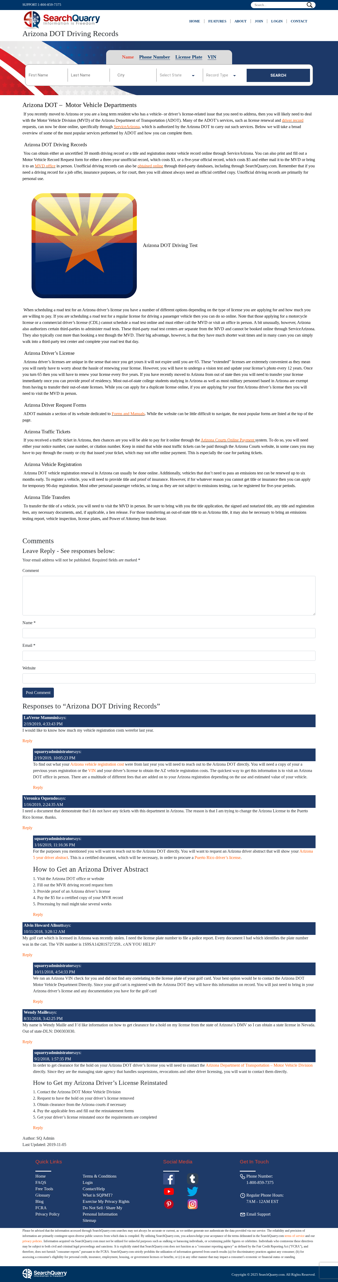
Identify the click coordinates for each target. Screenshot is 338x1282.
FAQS (40, 1182)
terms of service (294, 1236)
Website (29, 668)
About (240, 21)
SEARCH (278, 75)
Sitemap (89, 1220)
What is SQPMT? (97, 1195)
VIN (92, 770)
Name (29, 622)
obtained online (150, 166)
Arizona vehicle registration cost (96, 764)
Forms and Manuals (128, 413)
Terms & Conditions (99, 1176)
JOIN (259, 21)
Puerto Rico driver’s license (218, 857)
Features (217, 21)
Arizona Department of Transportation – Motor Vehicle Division (259, 1065)
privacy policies (32, 1241)
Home (194, 21)
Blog (39, 1201)
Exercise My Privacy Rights (106, 1201)
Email (28, 645)
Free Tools (44, 1189)
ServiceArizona (127, 126)
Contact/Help (94, 1189)
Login (277, 21)
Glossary (42, 1195)
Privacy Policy (47, 1214)
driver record (292, 120)
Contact (299, 21)
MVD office (45, 166)
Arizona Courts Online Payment (228, 440)
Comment (30, 570)
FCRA (41, 1208)
